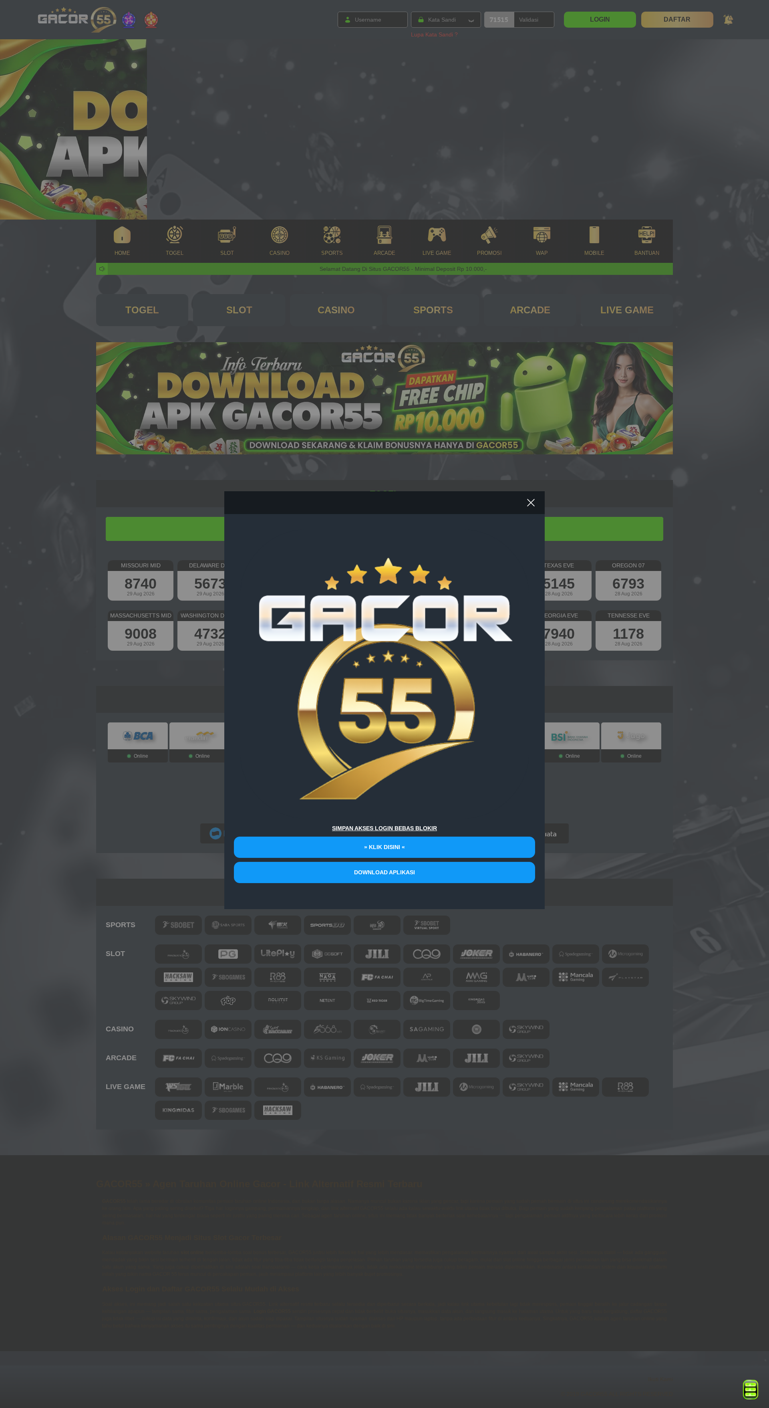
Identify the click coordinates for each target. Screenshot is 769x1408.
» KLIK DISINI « (384, 847)
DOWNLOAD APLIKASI (384, 872)
